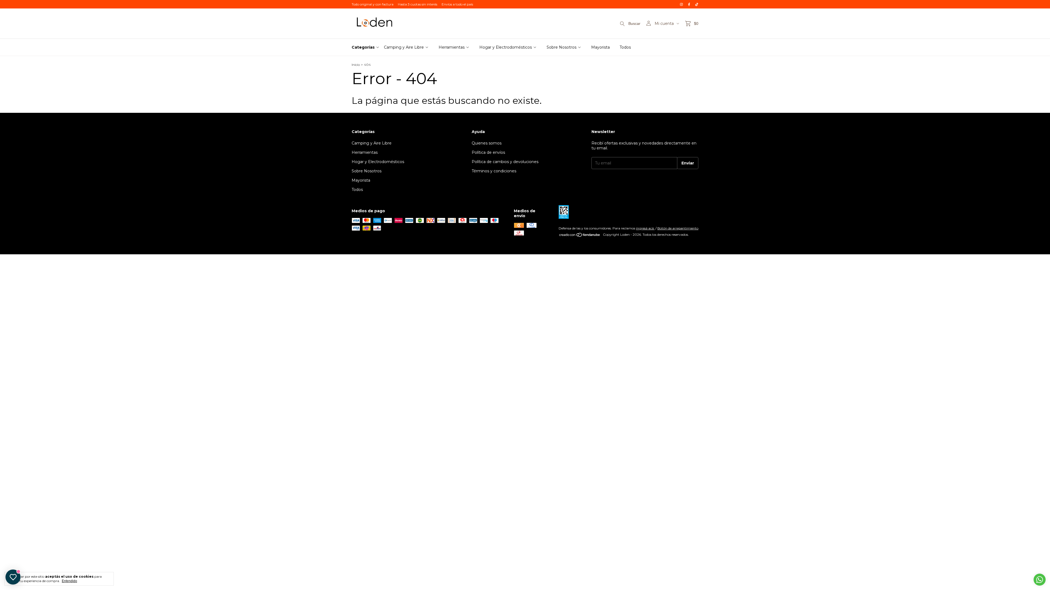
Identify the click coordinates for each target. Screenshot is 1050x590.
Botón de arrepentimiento (677, 228)
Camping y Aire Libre (404, 47)
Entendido (69, 581)
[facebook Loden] (689, 4)
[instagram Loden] (681, 4)
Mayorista (600, 47)
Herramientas (452, 47)
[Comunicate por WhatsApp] (1040, 580)
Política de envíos (488, 152)
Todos (625, 47)
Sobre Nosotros (561, 47)
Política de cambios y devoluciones (505, 161)
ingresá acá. (645, 228)
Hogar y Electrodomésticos (505, 47)
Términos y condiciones (494, 171)
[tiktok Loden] (696, 4)
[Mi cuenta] (648, 23)
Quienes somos (486, 143)
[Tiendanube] (580, 236)
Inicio (356, 65)
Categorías (363, 47)
